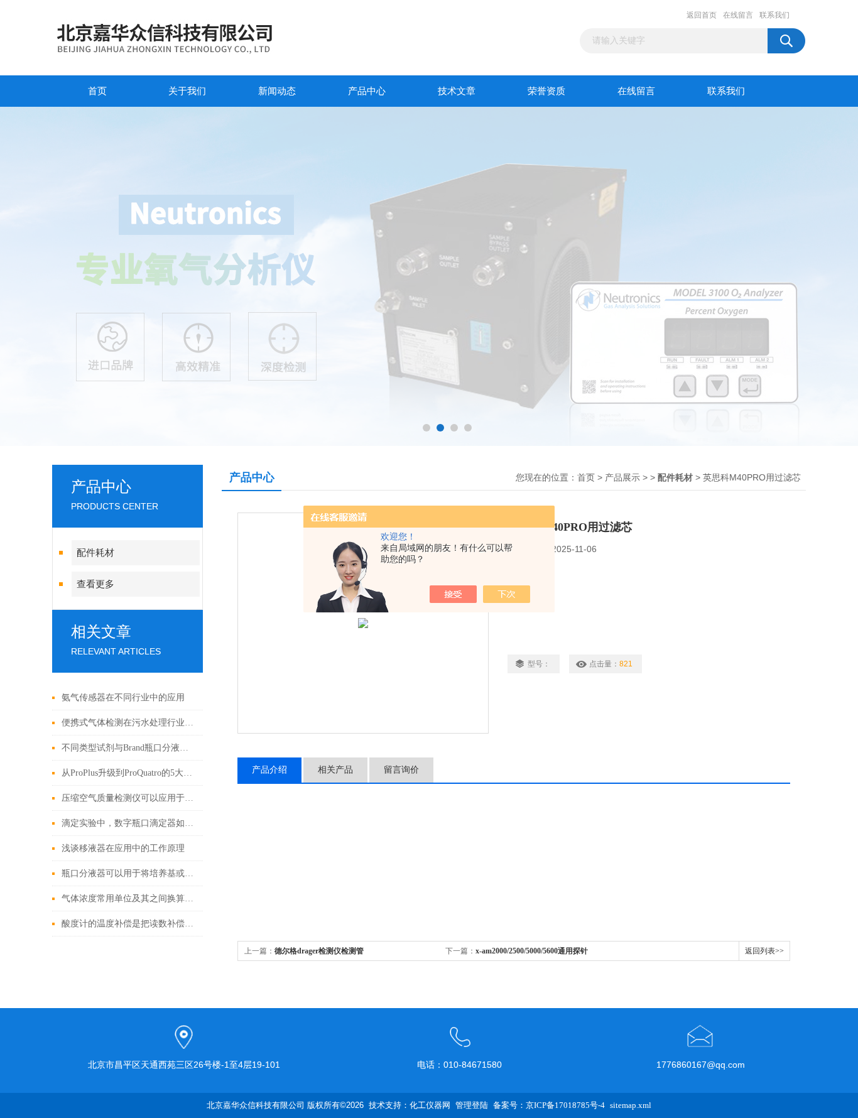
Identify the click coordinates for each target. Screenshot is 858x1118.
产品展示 (622, 477)
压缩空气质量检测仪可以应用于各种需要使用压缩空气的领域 (129, 798)
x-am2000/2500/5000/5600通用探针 (531, 951)
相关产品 (335, 769)
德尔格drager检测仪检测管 (319, 951)
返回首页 (702, 15)
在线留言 (738, 15)
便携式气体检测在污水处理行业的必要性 (129, 722)
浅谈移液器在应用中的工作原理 (123, 848)
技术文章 (456, 91)
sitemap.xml (630, 1105)
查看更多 (95, 584)
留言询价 (401, 769)
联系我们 (774, 15)
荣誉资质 (546, 91)
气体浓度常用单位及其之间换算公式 (129, 898)
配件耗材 (95, 553)
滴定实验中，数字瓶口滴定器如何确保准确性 (129, 823)
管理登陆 (471, 1105)
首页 (97, 91)
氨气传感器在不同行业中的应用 (123, 697)
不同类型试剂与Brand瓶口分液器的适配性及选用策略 (129, 747)
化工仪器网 (430, 1105)
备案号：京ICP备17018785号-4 (549, 1105)
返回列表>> (764, 951)
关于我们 (187, 91)
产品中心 (367, 91)
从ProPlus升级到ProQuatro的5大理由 (129, 773)
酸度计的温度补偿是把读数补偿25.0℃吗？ (129, 923)
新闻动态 (277, 91)
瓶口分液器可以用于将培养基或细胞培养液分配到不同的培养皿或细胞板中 (129, 873)
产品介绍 (269, 769)
